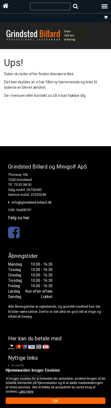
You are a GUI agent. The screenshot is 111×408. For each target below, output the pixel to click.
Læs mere (26, 391)
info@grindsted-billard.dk (32, 202)
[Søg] (75, 6)
